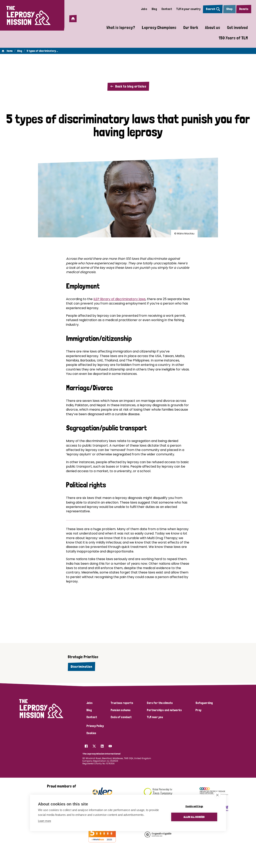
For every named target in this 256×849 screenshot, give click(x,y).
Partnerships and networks (164, 710)
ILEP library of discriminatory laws (119, 299)
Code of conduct (121, 717)
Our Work (190, 27)
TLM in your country (188, 9)
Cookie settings (194, 806)
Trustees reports (122, 703)
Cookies (91, 733)
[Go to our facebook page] (86, 745)
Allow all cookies (194, 816)
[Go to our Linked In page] (102, 745)
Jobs (144, 9)
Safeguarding (204, 703)
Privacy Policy (95, 726)
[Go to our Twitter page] (94, 745)
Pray (198, 710)
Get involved (237, 27)
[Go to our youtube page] (110, 745)
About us (212, 27)
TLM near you (155, 717)
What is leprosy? (120, 27)
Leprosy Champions (159, 27)
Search (210, 9)
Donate (243, 9)
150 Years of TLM (233, 37)
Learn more (44, 820)
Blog (154, 9)
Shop (229, 9)
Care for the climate (160, 703)
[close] (217, 794)
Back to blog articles (130, 86)
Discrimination (81, 666)
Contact (166, 9)
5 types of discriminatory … (42, 50)
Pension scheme (120, 710)
